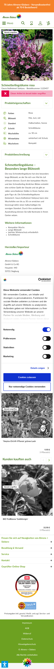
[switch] (46, 338)
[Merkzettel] (30, 23)
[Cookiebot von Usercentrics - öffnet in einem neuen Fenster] (38, 280)
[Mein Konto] (39, 23)
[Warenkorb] (47, 23)
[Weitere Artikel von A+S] (14, 255)
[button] (4, 664)
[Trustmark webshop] (27, 606)
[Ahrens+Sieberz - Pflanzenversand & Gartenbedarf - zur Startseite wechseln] (11, 16)
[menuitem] (8, 23)
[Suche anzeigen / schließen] (22, 23)
